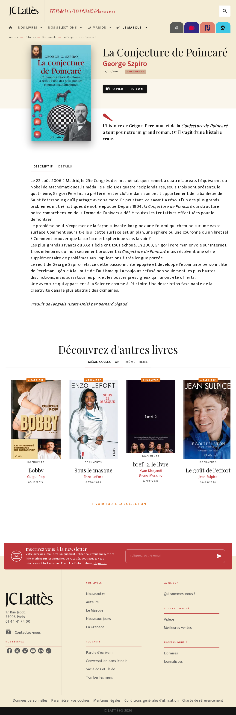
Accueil (13, 37)
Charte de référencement (202, 700)
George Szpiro (125, 64)
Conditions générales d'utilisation (151, 700)
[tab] (10, 27)
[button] (135, 72)
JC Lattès (30, 37)
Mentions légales (107, 700)
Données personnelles (30, 700)
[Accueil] (25, 11)
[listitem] (9, 651)
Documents (49, 37)
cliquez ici (100, 563)
